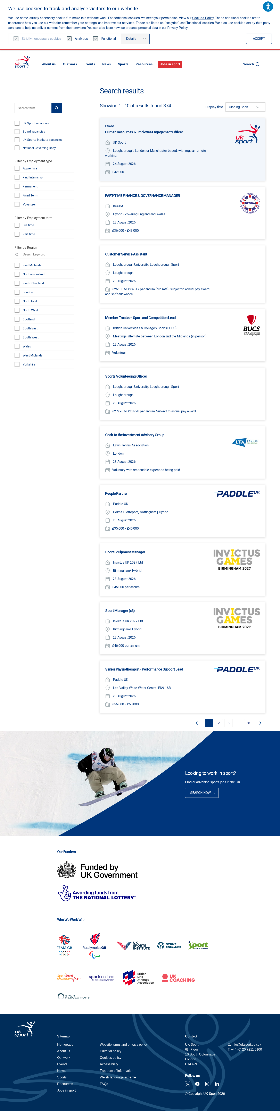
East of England (33, 283)
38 (248, 723)
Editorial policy (110, 1051)
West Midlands (32, 355)
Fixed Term (30, 195)
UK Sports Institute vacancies (43, 140)
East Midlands (32, 265)
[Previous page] (196, 723)
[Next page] (261, 723)
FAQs (104, 1084)
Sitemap (63, 1036)
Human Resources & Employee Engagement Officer (144, 132)
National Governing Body (39, 148)
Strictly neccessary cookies (41, 39)
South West (31, 337)
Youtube (197, 1083)
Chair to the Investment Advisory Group (134, 435)
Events (89, 64)
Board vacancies (34, 131)
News (106, 64)
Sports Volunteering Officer (126, 376)
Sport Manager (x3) (120, 610)
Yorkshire (29, 364)
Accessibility (109, 1064)
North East (30, 301)
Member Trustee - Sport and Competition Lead (140, 317)
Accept (259, 39)
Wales (27, 346)
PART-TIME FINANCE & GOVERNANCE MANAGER (142, 195)
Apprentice (30, 168)
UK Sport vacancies (36, 123)
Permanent (30, 186)
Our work (70, 64)
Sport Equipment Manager (125, 552)
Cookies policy (110, 1057)
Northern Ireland (33, 274)
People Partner (116, 493)
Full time (28, 225)
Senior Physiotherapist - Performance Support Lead (144, 669)
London (28, 292)
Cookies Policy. (203, 18)
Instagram (207, 1083)
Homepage (22, 61)
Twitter (187, 1083)
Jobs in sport (170, 64)
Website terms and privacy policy (124, 1044)
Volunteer (29, 204)
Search (248, 64)
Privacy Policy (177, 28)
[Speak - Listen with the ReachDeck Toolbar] (268, 6)
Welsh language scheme (118, 1077)
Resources (144, 64)
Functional (108, 39)
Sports (123, 64)
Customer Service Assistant (126, 254)
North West (30, 310)
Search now (200, 793)
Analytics (81, 39)
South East (30, 328)
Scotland (29, 319)
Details (131, 39)
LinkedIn (217, 1083)
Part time (29, 234)
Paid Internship (33, 177)
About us (49, 64)
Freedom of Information (116, 1070)
